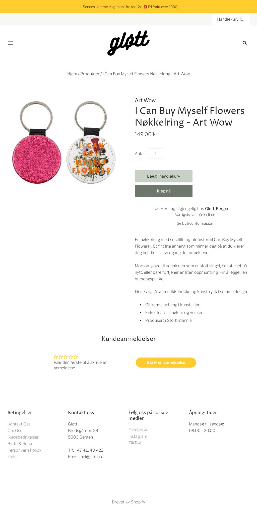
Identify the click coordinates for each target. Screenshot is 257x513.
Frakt (12, 456)
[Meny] (11, 43)
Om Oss (15, 430)
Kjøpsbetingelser (23, 437)
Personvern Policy (24, 450)
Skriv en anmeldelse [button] (166, 362)
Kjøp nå (164, 191)
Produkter (89, 73)
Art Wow (145, 100)
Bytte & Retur (20, 443)
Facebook (137, 429)
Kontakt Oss (19, 424)
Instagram (137, 436)
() (230, 19)
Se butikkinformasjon (195, 223)
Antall (140, 153)
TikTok (134, 443)
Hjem (72, 73)
